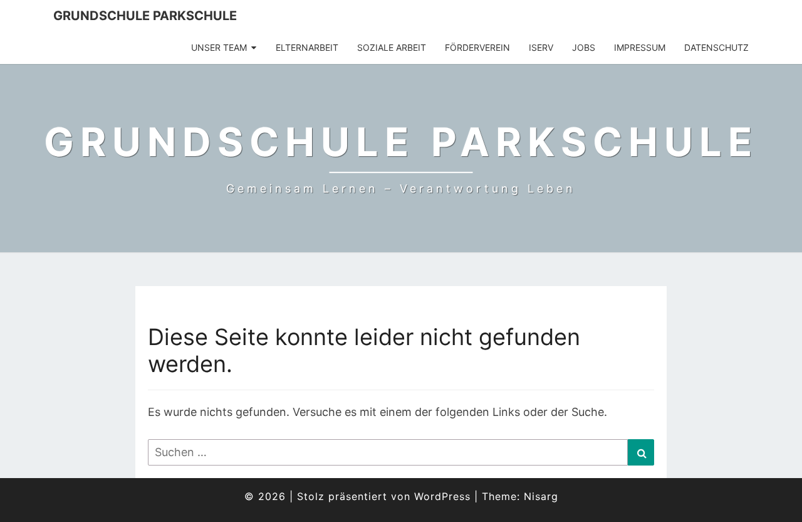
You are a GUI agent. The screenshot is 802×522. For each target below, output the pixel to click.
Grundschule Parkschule (145, 15)
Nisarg (541, 496)
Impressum (639, 47)
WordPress (442, 496)
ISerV (541, 47)
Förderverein (477, 47)
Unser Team (219, 47)
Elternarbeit (307, 47)
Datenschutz (716, 47)
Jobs (583, 47)
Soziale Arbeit (391, 47)
